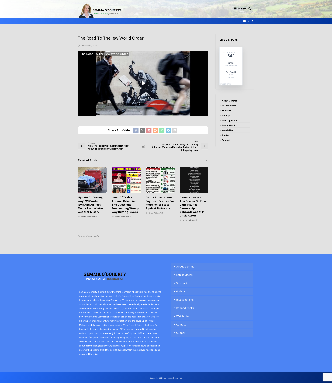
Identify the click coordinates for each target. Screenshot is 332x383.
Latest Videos (229, 105)
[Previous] (201, 161)
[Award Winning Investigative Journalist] (101, 10)
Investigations (229, 120)
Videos (94, 216)
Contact (226, 135)
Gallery (226, 115)
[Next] (206, 161)
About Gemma (229, 100)
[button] (250, 9)
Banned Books (229, 125)
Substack (226, 110)
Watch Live (227, 130)
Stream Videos (86, 216)
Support (226, 140)
